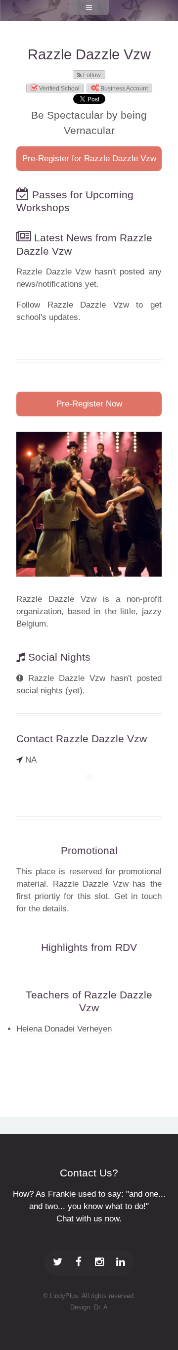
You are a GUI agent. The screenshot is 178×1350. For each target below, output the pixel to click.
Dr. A (101, 1307)
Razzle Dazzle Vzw (89, 54)
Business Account (123, 88)
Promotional (89, 850)
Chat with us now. (89, 1218)
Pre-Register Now (89, 403)
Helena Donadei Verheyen (64, 1029)
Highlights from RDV (89, 947)
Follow (91, 75)
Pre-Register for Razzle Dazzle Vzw (89, 158)
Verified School (59, 88)
